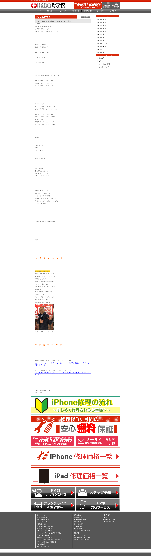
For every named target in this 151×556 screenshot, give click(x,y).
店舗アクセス (78, 521)
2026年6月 (100, 25)
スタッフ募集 (78, 528)
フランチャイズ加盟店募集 (82, 530)
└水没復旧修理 (41, 524)
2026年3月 (100, 34)
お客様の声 (113, 11)
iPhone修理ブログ (103, 67)
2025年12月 (101, 43)
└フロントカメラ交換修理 (45, 526)
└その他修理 (41, 544)
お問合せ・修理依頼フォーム (83, 539)
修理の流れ (50, 11)
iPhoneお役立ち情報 (103, 64)
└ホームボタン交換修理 (44, 537)
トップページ (37, 11)
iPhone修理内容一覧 (43, 517)
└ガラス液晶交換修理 (43, 519)
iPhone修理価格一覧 (80, 519)
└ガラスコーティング (43, 546)
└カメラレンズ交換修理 (44, 530)
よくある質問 (100, 11)
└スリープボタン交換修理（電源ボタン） (50, 539)
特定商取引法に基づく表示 (82, 537)
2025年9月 (100, 52)
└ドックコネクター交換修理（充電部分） (50, 533)
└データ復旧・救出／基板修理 (46, 542)
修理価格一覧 (88, 11)
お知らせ (100, 61)
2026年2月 (100, 37)
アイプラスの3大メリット (62, 11)
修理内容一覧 (75, 11)
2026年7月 (100, 22)
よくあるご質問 (79, 524)
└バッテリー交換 (42, 521)
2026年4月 (100, 31)
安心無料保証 (78, 517)
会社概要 (76, 533)
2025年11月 (101, 46)
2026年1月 (100, 40)
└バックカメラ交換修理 (44, 528)
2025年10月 (101, 49)
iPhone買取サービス (80, 526)
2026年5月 (100, 28)
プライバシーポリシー (81, 535)
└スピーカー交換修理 (43, 535)
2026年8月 (100, 19)
